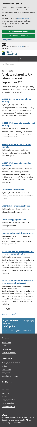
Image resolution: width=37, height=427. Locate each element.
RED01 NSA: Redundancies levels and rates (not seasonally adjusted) (18, 252)
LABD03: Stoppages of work (14, 219)
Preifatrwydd (6, 349)
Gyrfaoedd (6, 366)
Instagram (5, 390)
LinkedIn (5, 396)
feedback (21, 46)
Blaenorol (5, 314)
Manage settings (8, 40)
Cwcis (4, 346)
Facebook (5, 393)
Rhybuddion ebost (8, 406)
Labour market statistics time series (18, 233)
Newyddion (6, 373)
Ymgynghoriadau (8, 400)
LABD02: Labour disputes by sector (17, 206)
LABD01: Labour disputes (13, 189)
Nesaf (13, 314)
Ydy (25, 320)
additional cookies (24, 18)
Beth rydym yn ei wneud (11, 363)
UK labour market (8, 64)
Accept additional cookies (18, 31)
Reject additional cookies (18, 36)
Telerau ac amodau (9, 352)
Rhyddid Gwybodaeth (10, 376)
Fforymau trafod (8, 403)
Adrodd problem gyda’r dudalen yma (17, 330)
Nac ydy (31, 320)
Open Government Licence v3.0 (13, 420)
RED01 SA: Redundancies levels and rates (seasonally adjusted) (17, 281)
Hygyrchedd (6, 342)
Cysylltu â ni (6, 369)
